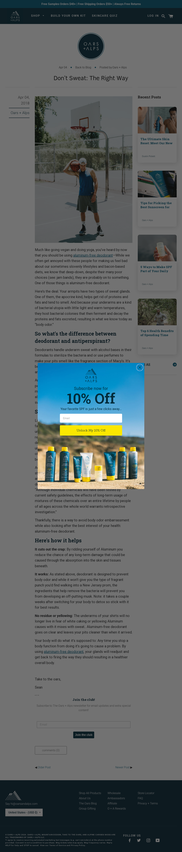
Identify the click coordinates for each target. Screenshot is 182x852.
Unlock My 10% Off (91, 430)
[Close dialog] (140, 367)
